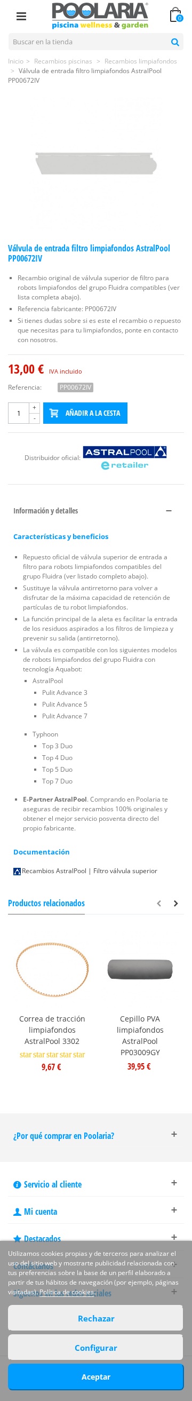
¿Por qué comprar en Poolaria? (63, 1136)
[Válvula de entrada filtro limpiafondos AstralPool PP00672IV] (96, 164)
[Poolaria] (100, 15)
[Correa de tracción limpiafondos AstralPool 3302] (52, 969)
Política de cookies (66, 1291)
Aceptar (96, 1377)
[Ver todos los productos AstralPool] (124, 458)
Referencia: (25, 387)
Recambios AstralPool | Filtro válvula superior (89, 870)
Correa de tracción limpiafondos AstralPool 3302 (52, 1030)
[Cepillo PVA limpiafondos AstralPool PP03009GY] (140, 969)
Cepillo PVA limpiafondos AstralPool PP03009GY (140, 1035)
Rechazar (96, 1318)
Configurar (96, 1347)
